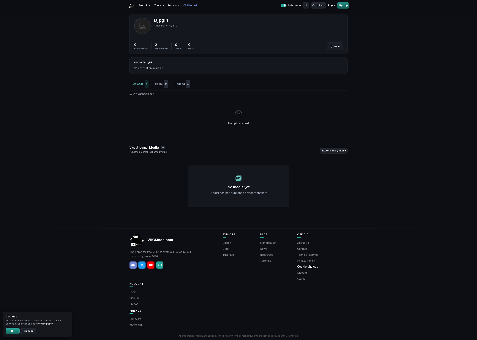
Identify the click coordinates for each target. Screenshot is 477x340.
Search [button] (143, 5)
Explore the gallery (334, 150)
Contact (302, 248)
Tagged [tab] (182, 84)
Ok (12, 331)
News (263, 248)
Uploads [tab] (140, 84)
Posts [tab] (161, 84)
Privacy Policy (306, 260)
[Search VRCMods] (306, 5)
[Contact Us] (159, 265)
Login (331, 5)
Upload (320, 5)
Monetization (268, 243)
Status (301, 278)
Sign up (343, 5)
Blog (226, 248)
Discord (192, 5)
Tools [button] (157, 5)
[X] (142, 265)
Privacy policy (45, 323)
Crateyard (135, 319)
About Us (303, 243)
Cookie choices (307, 267)
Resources (266, 254)
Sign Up (134, 298)
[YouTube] (150, 265)
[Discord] (133, 265)
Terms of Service (307, 254)
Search (227, 243)
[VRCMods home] (131, 5)
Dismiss (29, 331)
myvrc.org (135, 325)
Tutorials (173, 5)
